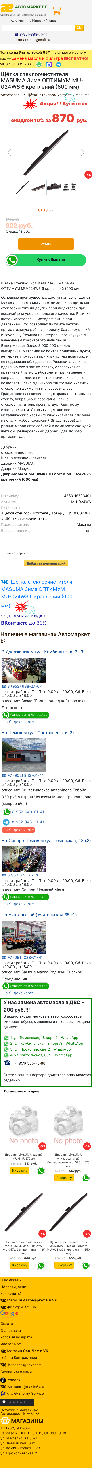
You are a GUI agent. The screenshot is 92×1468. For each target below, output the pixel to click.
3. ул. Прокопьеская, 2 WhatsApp (40, 1049)
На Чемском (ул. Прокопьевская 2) (38, 733)
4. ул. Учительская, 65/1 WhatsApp (40, 1055)
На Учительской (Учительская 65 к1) (39, 915)
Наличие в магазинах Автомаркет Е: (45, 637)
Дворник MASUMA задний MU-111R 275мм (24, 1156)
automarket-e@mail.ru (31, 39)
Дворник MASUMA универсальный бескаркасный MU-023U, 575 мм (68, 1160)
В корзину (19, 1170)
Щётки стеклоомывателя (49, 95)
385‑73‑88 (24, 1063)
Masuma (82, 95)
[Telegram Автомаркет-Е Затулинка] (59, 64)
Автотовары (11, 95)
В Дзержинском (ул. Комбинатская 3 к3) (43, 652)
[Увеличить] (24, 670)
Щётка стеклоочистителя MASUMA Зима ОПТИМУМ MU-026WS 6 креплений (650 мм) (68, 1247)
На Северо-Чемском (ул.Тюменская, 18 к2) (46, 841)
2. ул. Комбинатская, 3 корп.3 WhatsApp (46, 1043)
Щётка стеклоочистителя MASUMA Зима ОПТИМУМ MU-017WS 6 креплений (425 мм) (24, 1247)
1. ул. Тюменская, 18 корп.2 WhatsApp (43, 1037)
